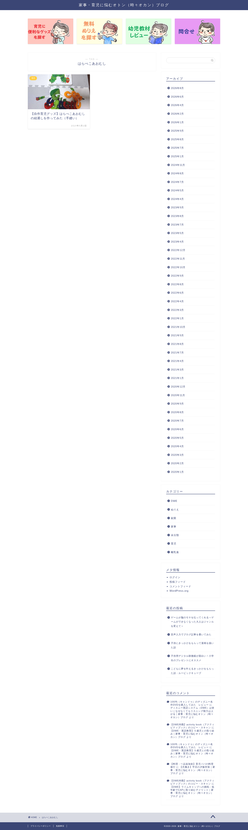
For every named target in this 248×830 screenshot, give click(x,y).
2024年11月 (178, 165)
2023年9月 (177, 207)
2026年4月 (177, 105)
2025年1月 (177, 156)
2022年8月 (177, 284)
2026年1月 (177, 122)
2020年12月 (178, 386)
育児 (173, 543)
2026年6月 (177, 96)
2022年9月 (177, 275)
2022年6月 (177, 292)
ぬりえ (175, 509)
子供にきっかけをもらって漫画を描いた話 (192, 645)
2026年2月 (177, 113)
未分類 (175, 535)
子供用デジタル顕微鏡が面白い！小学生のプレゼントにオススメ (192, 658)
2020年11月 (178, 395)
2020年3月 (177, 454)
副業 (173, 518)
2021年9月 (177, 335)
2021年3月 (177, 369)
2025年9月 (177, 130)
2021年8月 (177, 344)
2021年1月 (177, 378)
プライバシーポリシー (41, 826)
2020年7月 (177, 420)
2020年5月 (177, 437)
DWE (174, 500)
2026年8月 (177, 88)
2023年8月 (177, 216)
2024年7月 (177, 182)
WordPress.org (179, 590)
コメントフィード (180, 586)
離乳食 (175, 552)
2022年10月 (178, 267)
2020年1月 (177, 471)
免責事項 (60, 826)
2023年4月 (177, 241)
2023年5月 (177, 233)
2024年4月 (177, 199)
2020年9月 (177, 403)
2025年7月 (177, 147)
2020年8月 (177, 412)
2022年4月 (177, 301)
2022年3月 (177, 309)
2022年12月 (178, 250)
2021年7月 (177, 352)
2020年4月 (177, 446)
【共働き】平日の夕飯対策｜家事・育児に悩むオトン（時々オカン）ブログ (192, 770)
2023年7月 (177, 224)
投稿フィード (178, 581)
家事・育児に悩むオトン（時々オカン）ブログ (124, 5)
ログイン (175, 577)
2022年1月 (177, 318)
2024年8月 (177, 173)
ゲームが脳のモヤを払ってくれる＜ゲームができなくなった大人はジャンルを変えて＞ (192, 621)
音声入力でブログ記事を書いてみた (191, 634)
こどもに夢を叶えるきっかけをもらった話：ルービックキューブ (192, 671)
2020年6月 (177, 429)
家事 (173, 526)
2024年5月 (177, 190)
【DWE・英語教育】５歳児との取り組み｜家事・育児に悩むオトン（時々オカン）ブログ (192, 734)
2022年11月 (178, 258)
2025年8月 (177, 139)
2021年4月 (177, 361)
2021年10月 (178, 326)
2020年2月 (177, 463)
